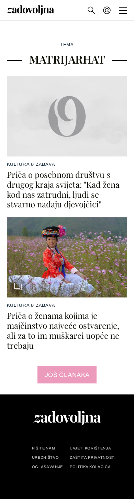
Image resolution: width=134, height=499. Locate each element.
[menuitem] (107, 10)
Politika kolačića (90, 467)
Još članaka (67, 374)
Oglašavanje (47, 467)
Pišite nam (43, 448)
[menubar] (107, 10)
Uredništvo (45, 457)
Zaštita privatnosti (93, 457)
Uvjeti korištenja (90, 448)
